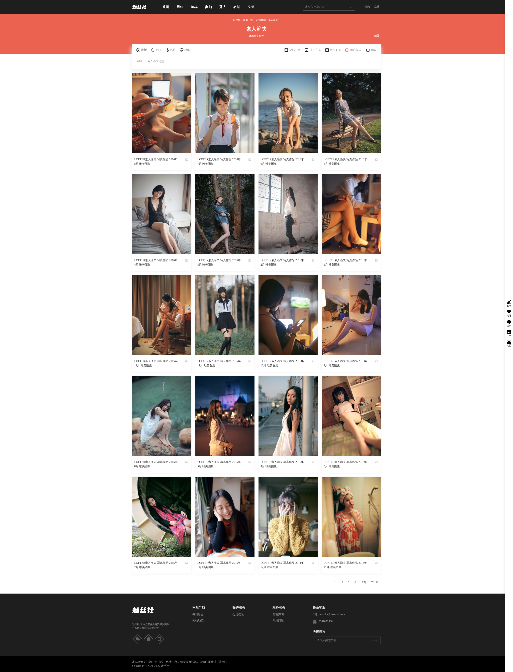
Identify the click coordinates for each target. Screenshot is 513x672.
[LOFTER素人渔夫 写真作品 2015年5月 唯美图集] (224, 416)
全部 (139, 61)
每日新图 (198, 614)
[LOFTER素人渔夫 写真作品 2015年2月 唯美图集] (161, 517)
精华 (187, 49)
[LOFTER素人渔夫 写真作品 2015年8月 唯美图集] (161, 416)
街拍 (208, 7)
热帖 (173, 49)
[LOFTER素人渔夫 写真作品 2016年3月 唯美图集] (224, 214)
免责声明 (278, 614)
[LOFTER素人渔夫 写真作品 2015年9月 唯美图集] (351, 315)
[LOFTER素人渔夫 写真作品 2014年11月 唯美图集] (351, 517)
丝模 (194, 7)
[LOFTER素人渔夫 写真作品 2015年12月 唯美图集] (161, 315)
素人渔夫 (273, 20)
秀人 (222, 7)
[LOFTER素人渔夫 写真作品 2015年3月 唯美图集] (351, 416)
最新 (144, 49)
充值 (251, 7)
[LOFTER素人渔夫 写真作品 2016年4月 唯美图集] (161, 214)
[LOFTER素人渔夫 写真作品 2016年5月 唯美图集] (351, 113)
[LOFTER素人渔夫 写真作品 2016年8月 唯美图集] (161, 113)
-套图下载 (247, 20)
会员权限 (238, 614)
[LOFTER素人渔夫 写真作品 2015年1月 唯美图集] (224, 517)
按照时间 (335, 49)
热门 (158, 49)
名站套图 (261, 20)
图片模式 (355, 49)
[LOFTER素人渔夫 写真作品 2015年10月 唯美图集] (288, 315)
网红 (180, 7)
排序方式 (315, 49)
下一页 (374, 582)
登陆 (367, 6)
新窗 (374, 49)
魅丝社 (236, 20)
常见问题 (278, 620)
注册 (376, 6)
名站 (237, 7)
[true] (349, 6)
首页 (166, 7)
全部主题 (294, 49)
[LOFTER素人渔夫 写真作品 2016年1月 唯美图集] (351, 214)
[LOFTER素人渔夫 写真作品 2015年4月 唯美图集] (288, 416)
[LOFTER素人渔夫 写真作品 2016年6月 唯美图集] (288, 113)
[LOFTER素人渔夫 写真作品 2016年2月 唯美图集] (288, 214)
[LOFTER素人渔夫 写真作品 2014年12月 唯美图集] (288, 517)
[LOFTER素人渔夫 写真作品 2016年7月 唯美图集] (224, 113)
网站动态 (198, 620)
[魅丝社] (139, 10)
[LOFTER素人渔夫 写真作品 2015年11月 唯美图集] (224, 315)
